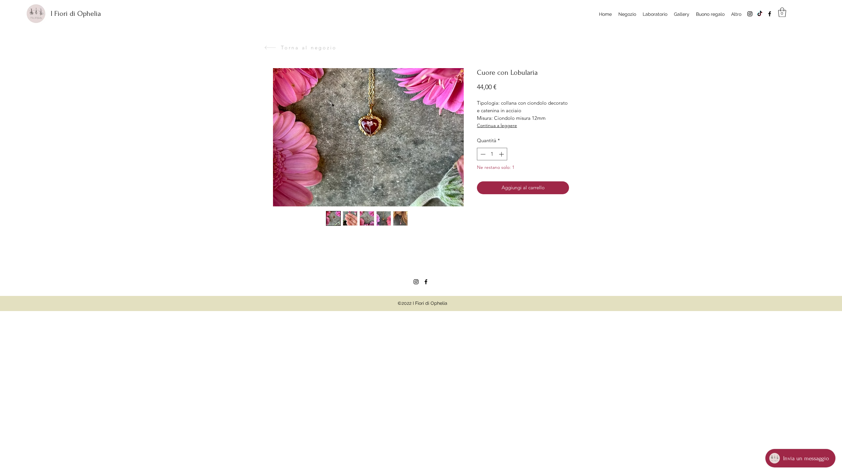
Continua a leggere (497, 125)
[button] (782, 12)
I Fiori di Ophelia (76, 13)
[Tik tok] (759, 14)
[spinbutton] (492, 154)
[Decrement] (482, 154)
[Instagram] (750, 14)
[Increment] (502, 154)
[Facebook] (769, 14)
